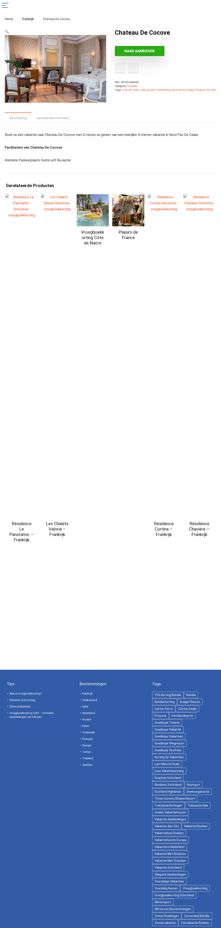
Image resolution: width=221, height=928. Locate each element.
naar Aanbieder (139, 51)
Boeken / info (21, 548)
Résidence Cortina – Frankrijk (164, 529)
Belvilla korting (165, 702)
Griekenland (89, 700)
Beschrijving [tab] (18, 118)
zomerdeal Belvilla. (197, 916)
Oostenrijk (88, 732)
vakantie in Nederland (170, 847)
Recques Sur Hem (206, 89)
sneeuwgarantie (197, 791)
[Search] (214, 5)
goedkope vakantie (168, 729)
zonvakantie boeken (195, 923)
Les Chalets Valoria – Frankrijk (57, 529)
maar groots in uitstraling (155, 89)
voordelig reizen (166, 888)
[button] (7, 32)
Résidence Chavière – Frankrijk (199, 529)
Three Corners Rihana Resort (175, 798)
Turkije (86, 751)
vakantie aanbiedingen (170, 819)
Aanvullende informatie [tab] (52, 118)
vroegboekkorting (195, 888)
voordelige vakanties (169, 881)
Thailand (87, 758)
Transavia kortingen (168, 805)
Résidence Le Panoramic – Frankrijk (21, 531)
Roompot (193, 784)
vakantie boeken (195, 826)
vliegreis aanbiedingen (170, 874)
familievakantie (182, 715)
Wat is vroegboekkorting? (25, 693)
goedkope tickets (167, 722)
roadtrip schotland (168, 778)
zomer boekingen (167, 916)
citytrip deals (187, 709)
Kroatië (86, 719)
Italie (85, 706)
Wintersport (163, 902)
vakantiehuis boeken (169, 833)
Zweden (87, 764)
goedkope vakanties (169, 736)
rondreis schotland (168, 784)
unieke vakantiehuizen (170, 812)
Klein (136, 89)
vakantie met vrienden (170, 860)
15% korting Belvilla (168, 695)
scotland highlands (168, 791)
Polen (85, 726)
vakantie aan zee (167, 826)
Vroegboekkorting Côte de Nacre (92, 238)
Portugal (87, 739)
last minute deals (167, 764)
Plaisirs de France (128, 235)
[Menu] (5, 5)
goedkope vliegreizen (169, 743)
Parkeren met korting (22, 700)
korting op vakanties (169, 757)
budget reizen (190, 702)
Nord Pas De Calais (183, 89)
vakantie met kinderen (170, 854)
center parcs (164, 709)
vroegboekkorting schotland (174, 895)
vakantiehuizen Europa (170, 840)
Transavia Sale (198, 805)
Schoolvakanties (19, 706)
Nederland (88, 713)
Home (9, 19)
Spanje (86, 745)
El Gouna (160, 715)
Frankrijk (26, 19)
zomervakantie (165, 923)
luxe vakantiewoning (169, 771)
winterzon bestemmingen (173, 909)
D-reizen (127, 89)
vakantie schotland (168, 867)
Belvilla (191, 695)
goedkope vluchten (168, 750)
